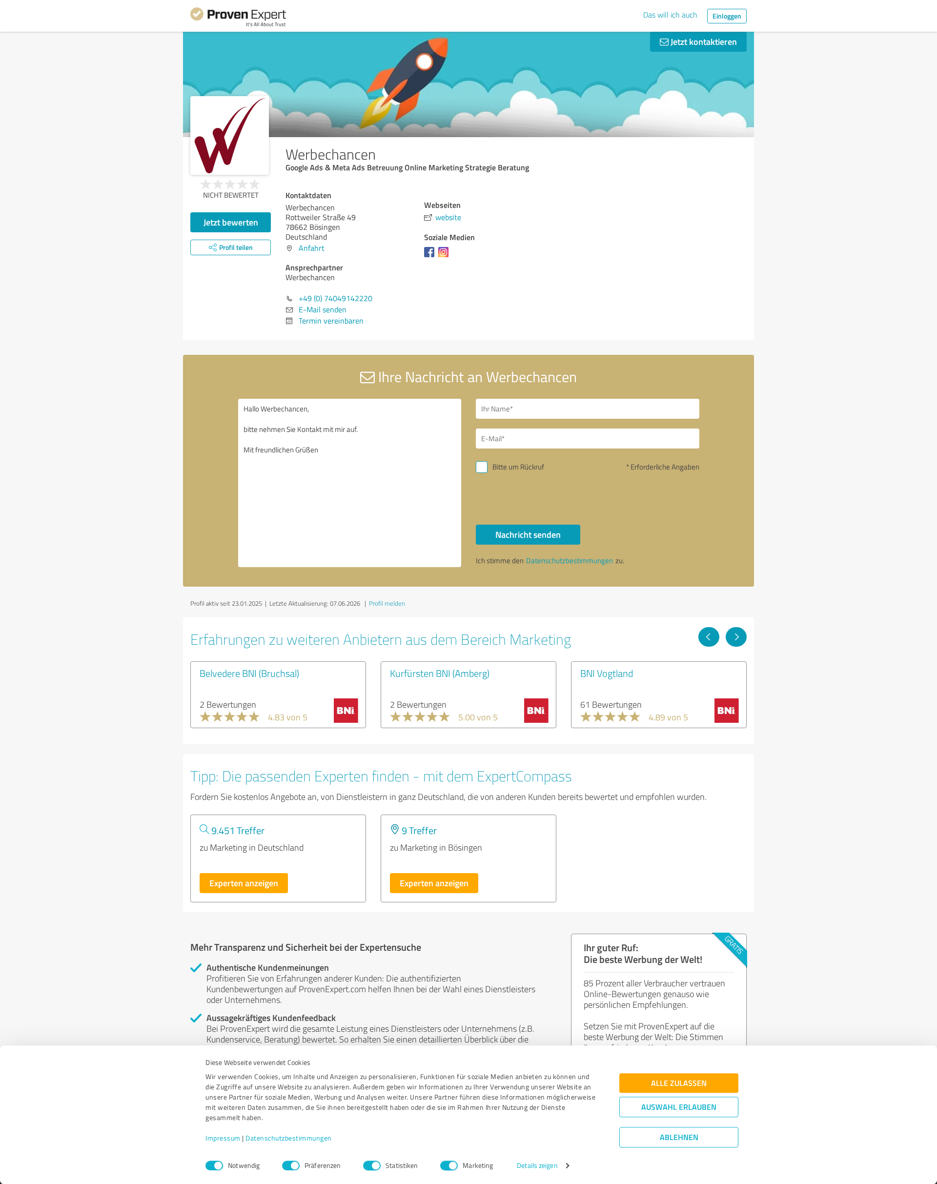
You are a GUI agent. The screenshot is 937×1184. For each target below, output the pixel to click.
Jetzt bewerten (231, 222)
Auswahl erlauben (678, 1107)
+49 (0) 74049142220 (335, 298)
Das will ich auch (670, 14)
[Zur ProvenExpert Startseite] (238, 18)
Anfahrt (312, 248)
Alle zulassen (679, 1083)
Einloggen (727, 15)
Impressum (223, 1138)
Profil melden (387, 603)
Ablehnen (679, 1137)
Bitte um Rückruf (518, 467)
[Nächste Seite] (736, 637)
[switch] (291, 1165)
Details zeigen (537, 1165)
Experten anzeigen (243, 883)
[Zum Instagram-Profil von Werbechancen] (445, 256)
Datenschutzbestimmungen (288, 1138)
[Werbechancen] (229, 135)
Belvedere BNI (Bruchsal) (249, 673)
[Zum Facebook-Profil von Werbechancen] (431, 256)
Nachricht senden (528, 534)
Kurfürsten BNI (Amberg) (439, 673)
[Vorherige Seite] (708, 637)
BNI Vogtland (606, 673)
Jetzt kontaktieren (703, 41)
